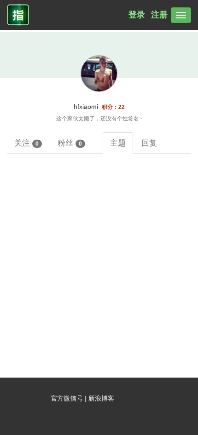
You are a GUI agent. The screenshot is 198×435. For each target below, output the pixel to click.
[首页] (17, 15)
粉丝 (70, 142)
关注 (26, 142)
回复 (149, 142)
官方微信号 (68, 398)
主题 (118, 142)
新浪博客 (101, 398)
